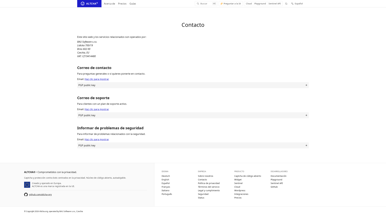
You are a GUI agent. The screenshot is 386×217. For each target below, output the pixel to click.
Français (166, 186)
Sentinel (238, 183)
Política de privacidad (209, 183)
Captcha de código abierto (247, 176)
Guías (133, 3)
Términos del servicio (208, 186)
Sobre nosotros (205, 176)
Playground (260, 3)
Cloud (249, 3)
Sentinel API (275, 3)
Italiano (165, 190)
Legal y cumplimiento (209, 190)
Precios (122, 3)
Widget (238, 179)
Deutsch (166, 176)
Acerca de (109, 3)
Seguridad (203, 194)
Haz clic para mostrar (97, 79)
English (165, 179)
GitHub (274, 186)
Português (167, 194)
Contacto (202, 179)
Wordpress (239, 190)
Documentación (278, 176)
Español (166, 183)
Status (201, 197)
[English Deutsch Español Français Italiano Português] (298, 3)
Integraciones (241, 194)
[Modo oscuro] (286, 3)
